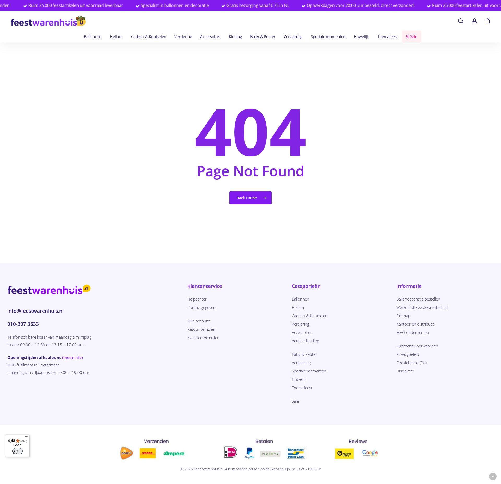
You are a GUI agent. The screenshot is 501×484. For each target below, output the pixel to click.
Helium (298, 307)
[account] (474, 21)
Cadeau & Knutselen (309, 315)
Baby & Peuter (304, 354)
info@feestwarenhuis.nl (35, 311)
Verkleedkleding (305, 340)
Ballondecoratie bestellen (418, 299)
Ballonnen (300, 299)
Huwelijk (299, 379)
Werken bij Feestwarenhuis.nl (422, 307)
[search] (461, 21)
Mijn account (198, 320)
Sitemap (403, 315)
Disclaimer (405, 370)
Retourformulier (201, 329)
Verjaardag (301, 362)
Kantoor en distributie (415, 324)
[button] (493, 476)
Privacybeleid (407, 354)
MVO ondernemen (412, 332)
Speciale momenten (309, 370)
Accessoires (302, 332)
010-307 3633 (23, 324)
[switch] (17, 451)
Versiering (300, 324)
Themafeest (302, 387)
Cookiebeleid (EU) (411, 362)
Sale (295, 401)
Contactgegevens (202, 307)
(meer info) (72, 357)
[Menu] (26, 437)
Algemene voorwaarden (417, 345)
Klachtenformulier (203, 337)
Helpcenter (197, 299)
